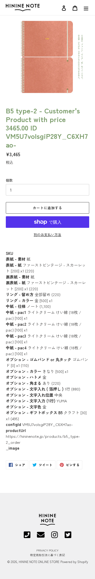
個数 (9, 180)
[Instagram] (54, 536)
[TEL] (27, 536)
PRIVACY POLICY (47, 550)
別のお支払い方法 (47, 234)
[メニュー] (86, 7)
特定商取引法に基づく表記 (47, 555)
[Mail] (41, 536)
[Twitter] (68, 536)
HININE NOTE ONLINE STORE (39, 561)
